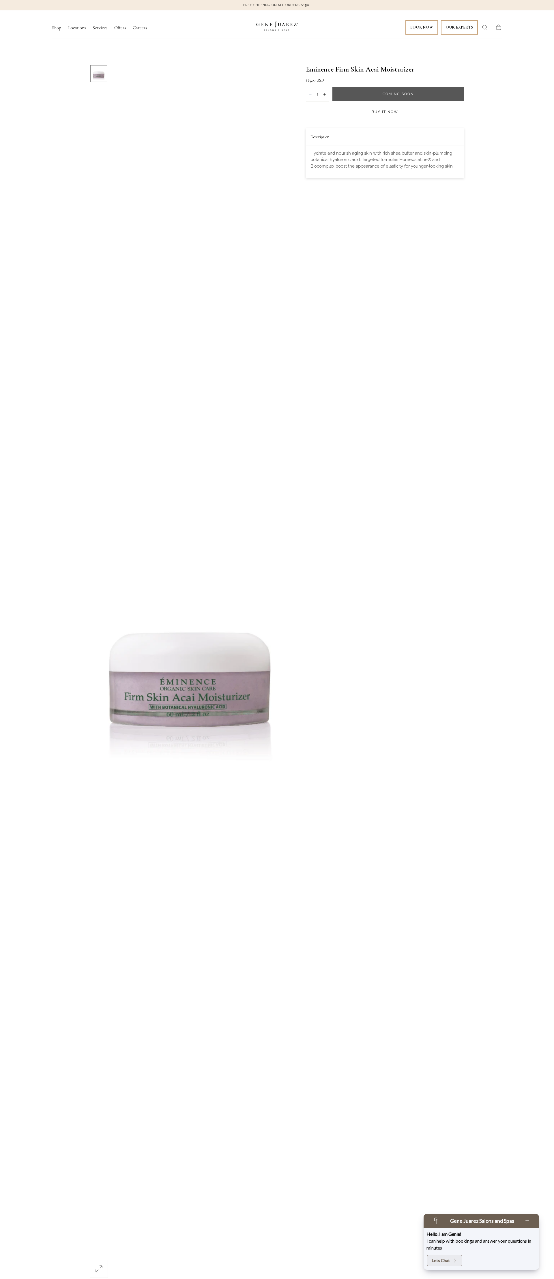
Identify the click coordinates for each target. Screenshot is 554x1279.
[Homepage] (277, 27)
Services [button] (100, 28)
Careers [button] (140, 28)
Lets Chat (441, 1260)
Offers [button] (120, 28)
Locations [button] (77, 28)
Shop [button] (56, 28)
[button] (484, 27)
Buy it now (385, 112)
